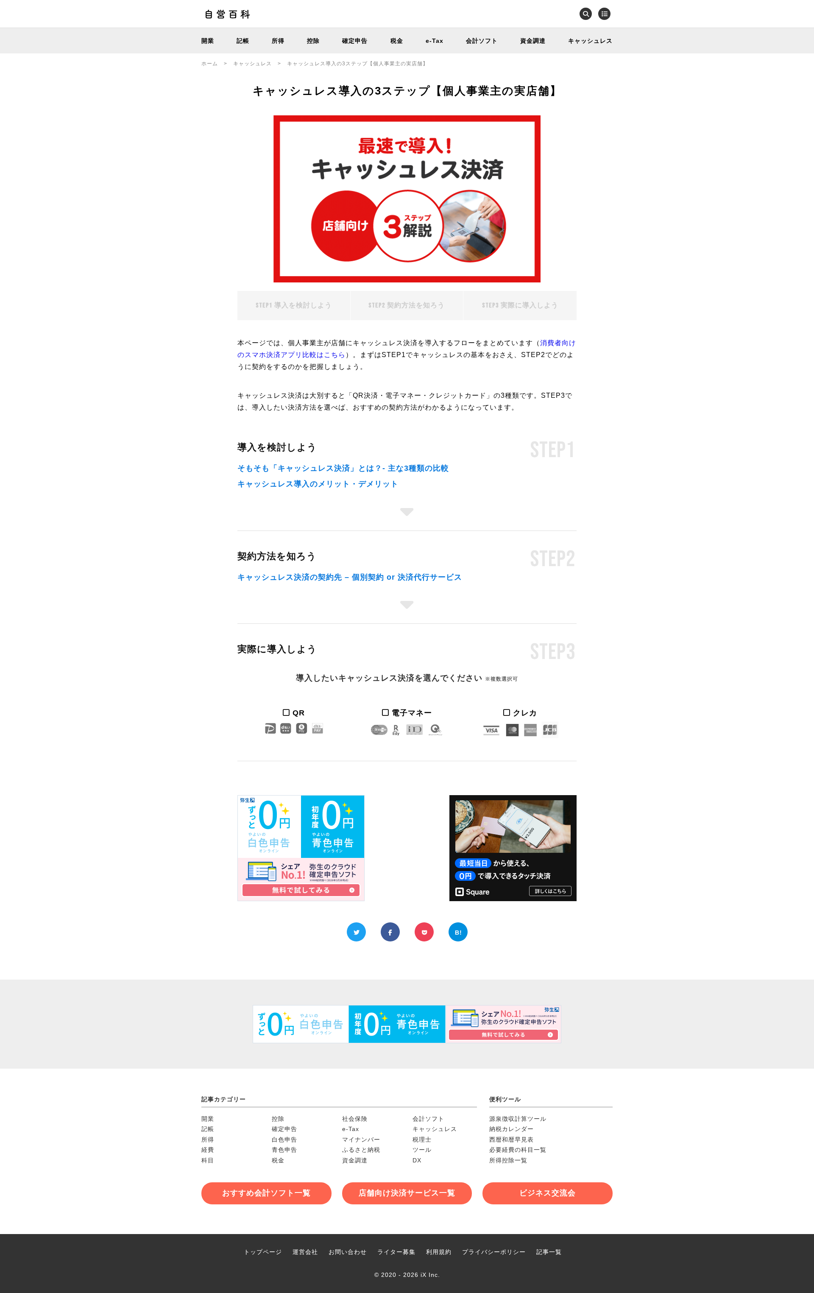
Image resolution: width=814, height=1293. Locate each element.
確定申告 (355, 41)
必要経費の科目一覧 (517, 1149)
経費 (207, 1149)
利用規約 (439, 1251)
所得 (278, 41)
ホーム (209, 64)
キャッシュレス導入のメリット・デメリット (318, 484)
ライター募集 (396, 1251)
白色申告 (284, 1139)
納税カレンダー (511, 1128)
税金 (396, 41)
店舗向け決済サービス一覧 (407, 1193)
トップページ (263, 1251)
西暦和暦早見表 (511, 1139)
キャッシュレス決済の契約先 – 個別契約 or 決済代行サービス (349, 577)
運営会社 (305, 1251)
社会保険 (355, 1118)
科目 (207, 1160)
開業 (207, 41)
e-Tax (434, 41)
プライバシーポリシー (494, 1251)
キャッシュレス (590, 41)
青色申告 (284, 1149)
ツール (422, 1149)
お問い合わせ (348, 1251)
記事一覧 (549, 1251)
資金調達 (533, 41)
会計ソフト (482, 41)
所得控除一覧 (508, 1160)
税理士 (422, 1139)
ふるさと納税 (361, 1149)
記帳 (243, 41)
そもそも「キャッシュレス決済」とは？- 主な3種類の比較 (343, 468)
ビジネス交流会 (547, 1193)
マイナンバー (361, 1139)
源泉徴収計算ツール (517, 1118)
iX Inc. (430, 1274)
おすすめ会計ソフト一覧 (266, 1193)
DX (417, 1160)
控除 (313, 41)
